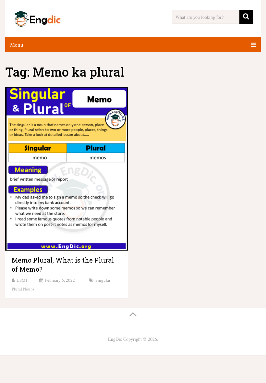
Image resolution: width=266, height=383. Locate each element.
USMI (22, 280)
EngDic (115, 339)
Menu (16, 44)
